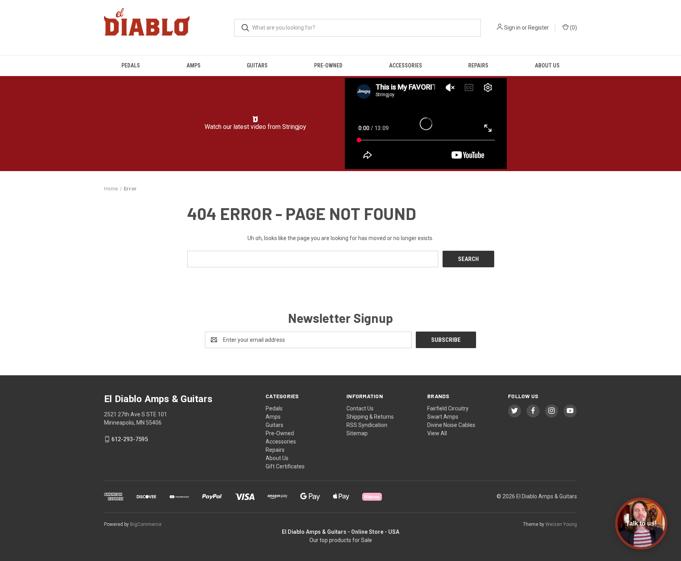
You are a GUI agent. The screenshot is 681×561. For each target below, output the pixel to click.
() (573, 27)
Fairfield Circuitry (448, 408)
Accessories (405, 65)
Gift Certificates (285, 466)
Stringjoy (294, 126)
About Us (547, 65)
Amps (193, 65)
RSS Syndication (366, 425)
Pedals (130, 65)
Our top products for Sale (340, 540)
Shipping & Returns (370, 417)
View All (437, 433)
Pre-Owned (328, 65)
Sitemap (357, 433)
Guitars (257, 65)
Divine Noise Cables (451, 425)
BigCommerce (146, 524)
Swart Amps (442, 417)
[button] (256, 119)
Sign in (512, 27)
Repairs (478, 65)
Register (538, 27)
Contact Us (360, 408)
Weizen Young (561, 524)
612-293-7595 (130, 439)
